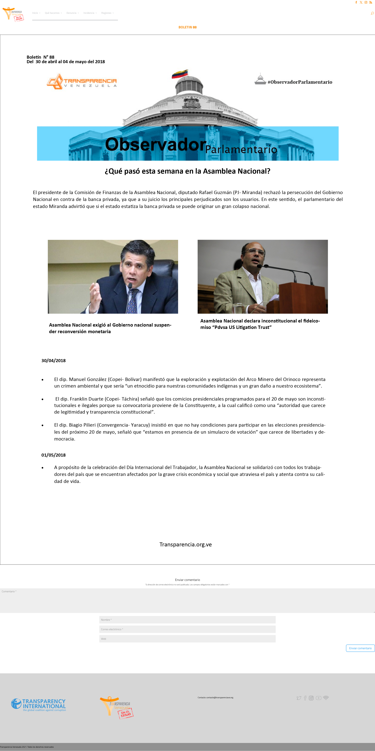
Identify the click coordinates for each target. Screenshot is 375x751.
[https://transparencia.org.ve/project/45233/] (263, 277)
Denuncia (71, 13)
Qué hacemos (52, 13)
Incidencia (88, 13)
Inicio (35, 13)
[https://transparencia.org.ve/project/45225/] (113, 277)
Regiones (106, 13)
